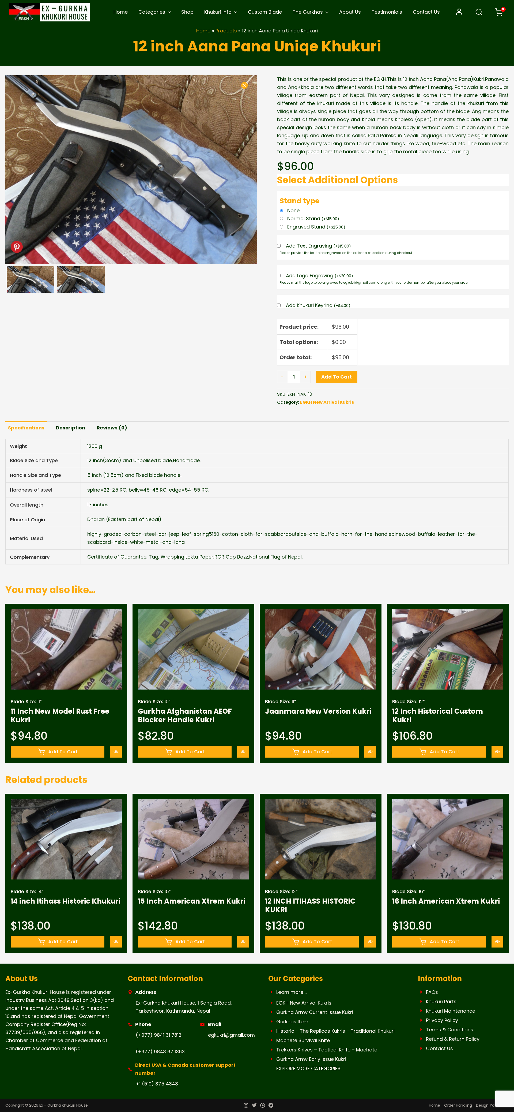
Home (121, 12)
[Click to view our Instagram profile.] (246, 1106)
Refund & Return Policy (452, 1039)
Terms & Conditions (449, 1029)
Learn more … (291, 992)
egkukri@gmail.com (231, 1035)
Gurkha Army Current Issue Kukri (314, 1012)
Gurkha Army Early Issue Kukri (311, 1059)
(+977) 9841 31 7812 (159, 1035)
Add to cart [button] (63, 751)
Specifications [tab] (26, 427)
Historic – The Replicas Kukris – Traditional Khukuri (335, 1031)
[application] (168, 12)
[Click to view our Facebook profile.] (271, 1106)
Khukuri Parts (441, 1001)
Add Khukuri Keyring (318, 305)
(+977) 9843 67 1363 (160, 1051)
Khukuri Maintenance (450, 1011)
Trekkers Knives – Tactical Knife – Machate (326, 1049)
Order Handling (458, 1105)
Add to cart (336, 376)
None (293, 210)
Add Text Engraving (318, 246)
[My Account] (459, 12)
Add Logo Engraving (319, 276)
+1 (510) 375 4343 (157, 1083)
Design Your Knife (492, 1105)
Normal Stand (313, 218)
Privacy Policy (442, 1020)
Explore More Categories (308, 1068)
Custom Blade (265, 12)
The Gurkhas (308, 12)
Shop (187, 12)
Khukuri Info (218, 12)
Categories (151, 12)
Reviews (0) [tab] (112, 427)
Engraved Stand (316, 226)
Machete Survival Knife (303, 1040)
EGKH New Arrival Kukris (327, 402)
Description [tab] (70, 427)
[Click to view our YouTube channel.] (263, 1106)
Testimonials (387, 12)
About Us (350, 12)
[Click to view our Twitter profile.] (254, 1106)
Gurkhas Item (292, 1021)
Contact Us (426, 12)
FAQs (432, 992)
